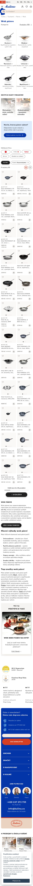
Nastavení (6, 875)
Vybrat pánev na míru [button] (13, 135)
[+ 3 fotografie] (8, 203)
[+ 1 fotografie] (8, 177)
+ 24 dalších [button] (16, 494)
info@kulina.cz (16, 809)
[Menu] (2, 6)
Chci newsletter (16, 741)
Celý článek (16, 651)
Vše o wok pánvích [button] (11, 525)
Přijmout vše (16, 880)
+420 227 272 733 (16, 802)
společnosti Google (10, 874)
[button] (16, 162)
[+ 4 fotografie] (24, 203)
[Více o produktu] (24, 282)
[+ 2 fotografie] (8, 256)
